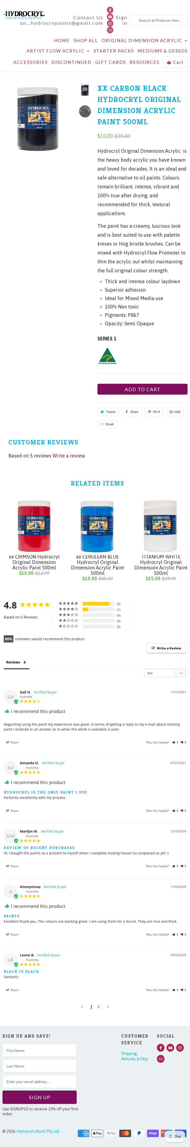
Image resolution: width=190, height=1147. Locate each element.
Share (134, 412)
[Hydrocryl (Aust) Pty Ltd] (23, 13)
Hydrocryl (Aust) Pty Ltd (38, 1131)
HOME (62, 40)
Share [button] (14, 742)
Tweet (111, 412)
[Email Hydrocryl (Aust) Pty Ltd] (110, 30)
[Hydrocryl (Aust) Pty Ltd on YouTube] (110, 16)
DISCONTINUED (71, 62)
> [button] (108, 1006)
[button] (175, 742)
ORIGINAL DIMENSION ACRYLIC (142, 40)
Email (110, 424)
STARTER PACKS (114, 50)
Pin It (156, 412)
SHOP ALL (85, 40)
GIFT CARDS (110, 62)
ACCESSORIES (30, 62)
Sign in (121, 20)
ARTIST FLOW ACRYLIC (56, 50)
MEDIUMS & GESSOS (163, 50)
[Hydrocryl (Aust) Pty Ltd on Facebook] (110, 10)
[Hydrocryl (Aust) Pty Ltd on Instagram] (110, 23)
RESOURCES (144, 62)
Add (177, 412)
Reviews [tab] (13, 662)
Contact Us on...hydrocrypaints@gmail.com (61, 20)
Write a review (68, 456)
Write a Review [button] (169, 648)
